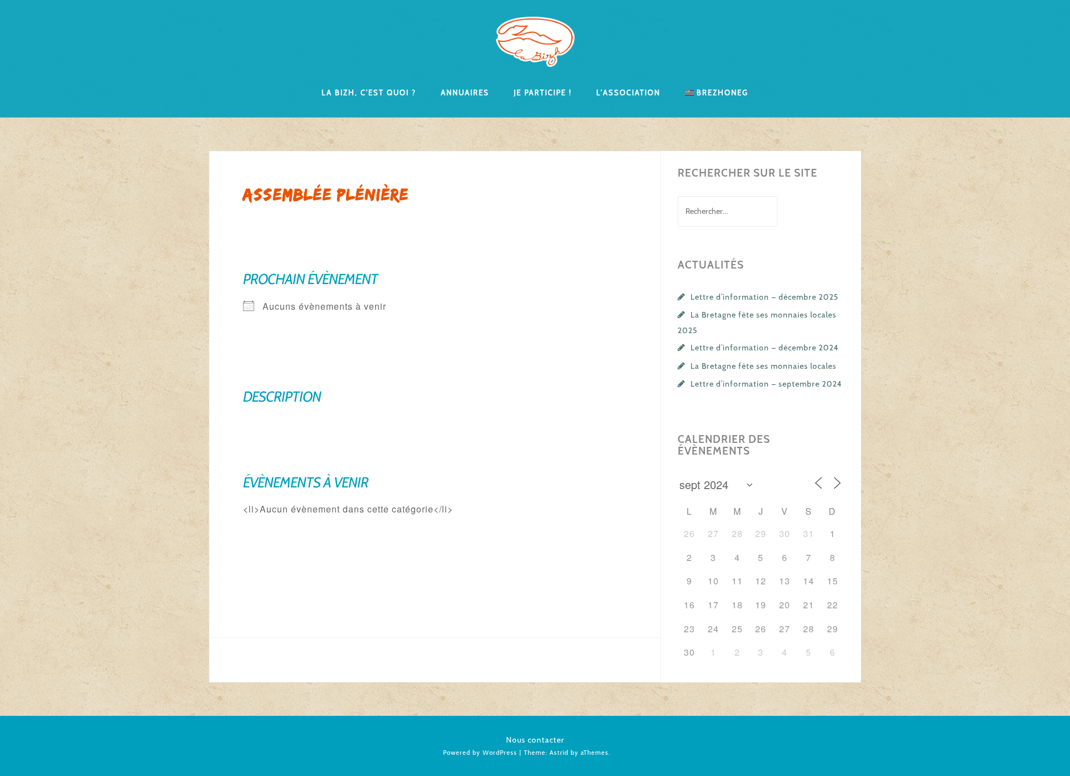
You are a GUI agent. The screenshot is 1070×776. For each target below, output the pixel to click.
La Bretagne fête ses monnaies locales (763, 366)
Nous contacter (535, 740)
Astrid (558, 753)
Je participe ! (543, 92)
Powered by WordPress (480, 753)
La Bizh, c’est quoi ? (369, 92)
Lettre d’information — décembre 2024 (764, 348)
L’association (628, 92)
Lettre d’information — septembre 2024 (766, 384)
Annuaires (465, 92)
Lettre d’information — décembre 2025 (764, 297)
